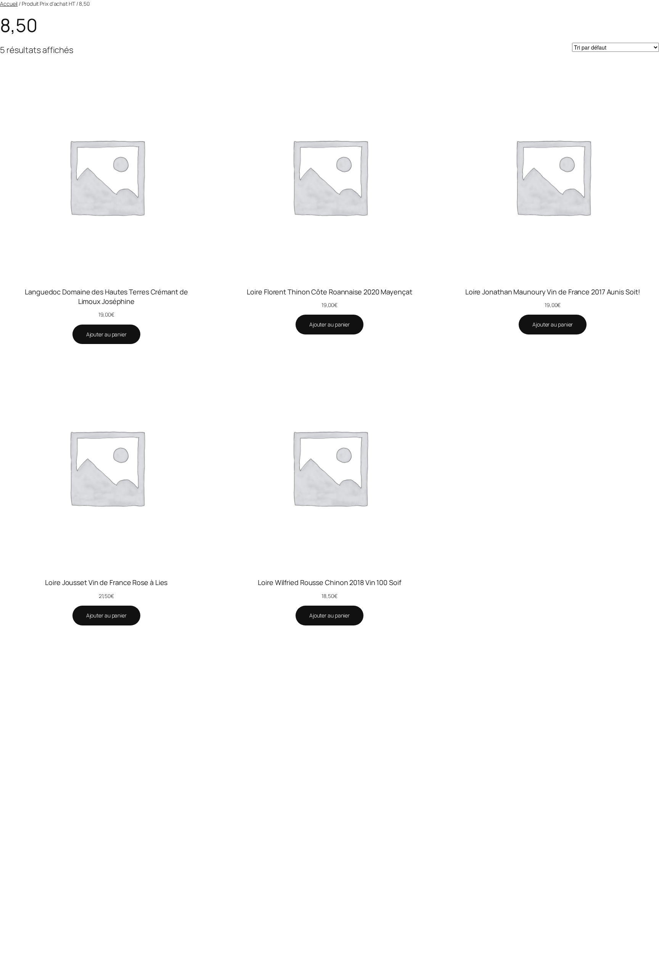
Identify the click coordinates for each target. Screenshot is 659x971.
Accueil (9, 3)
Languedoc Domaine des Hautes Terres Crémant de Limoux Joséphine (106, 296)
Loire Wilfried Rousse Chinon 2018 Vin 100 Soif (329, 582)
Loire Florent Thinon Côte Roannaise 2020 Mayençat (329, 291)
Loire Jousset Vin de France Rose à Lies (106, 582)
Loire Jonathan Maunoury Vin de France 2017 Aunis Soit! (552, 291)
